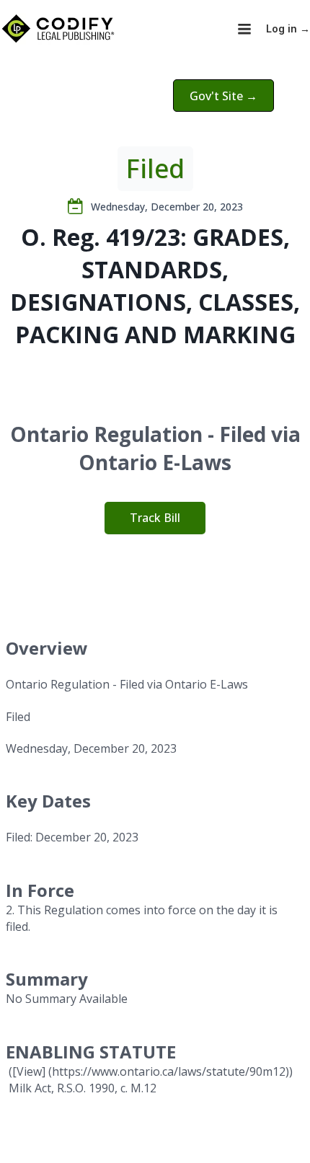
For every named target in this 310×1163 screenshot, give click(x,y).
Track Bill (155, 518)
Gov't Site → (223, 96)
